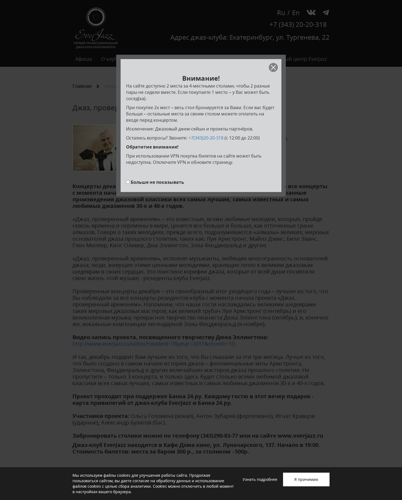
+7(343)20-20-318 (205, 138)
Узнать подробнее (260, 479)
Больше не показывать (157, 182)
